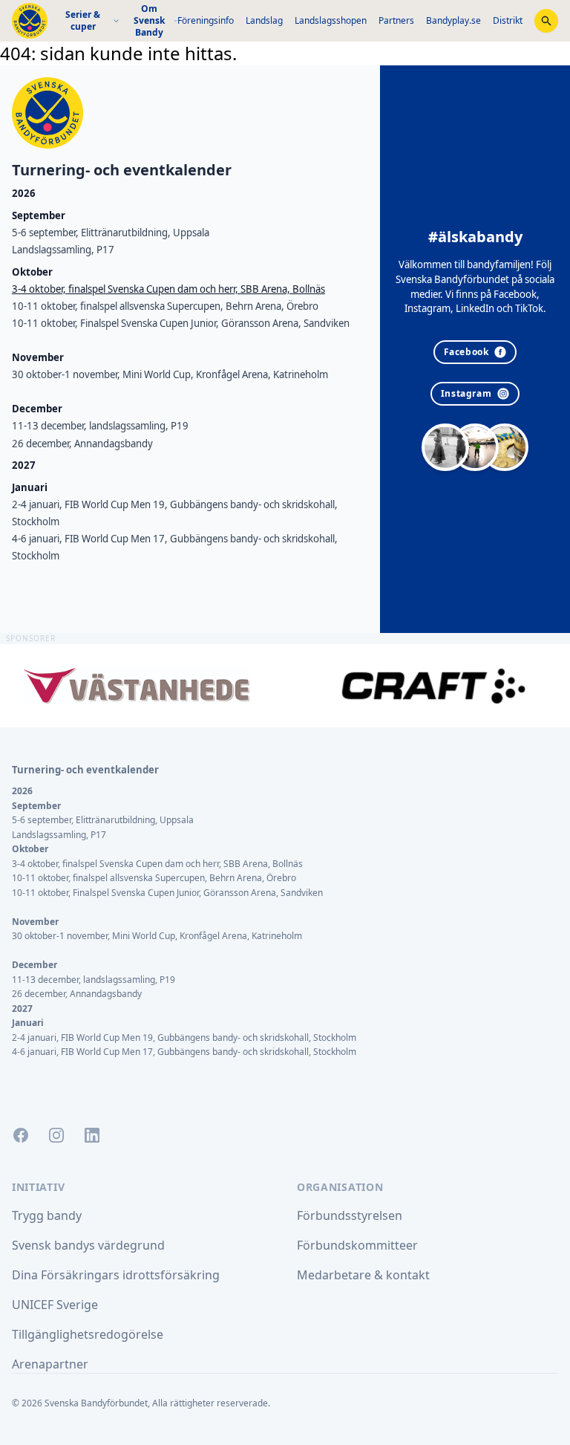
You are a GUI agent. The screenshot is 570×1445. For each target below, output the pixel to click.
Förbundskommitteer (357, 1245)
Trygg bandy (47, 1215)
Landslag (264, 20)
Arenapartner (50, 1364)
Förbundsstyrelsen (349, 1215)
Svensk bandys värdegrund (88, 1245)
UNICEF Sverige (55, 1304)
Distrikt (507, 20)
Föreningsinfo (205, 20)
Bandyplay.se (453, 20)
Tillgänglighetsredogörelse (87, 1334)
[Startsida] (30, 21)
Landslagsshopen (331, 20)
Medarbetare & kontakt (363, 1275)
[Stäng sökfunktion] (546, 21)
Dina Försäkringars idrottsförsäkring (116, 1275)
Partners (396, 20)
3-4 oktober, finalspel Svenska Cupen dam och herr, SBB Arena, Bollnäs (168, 289)
